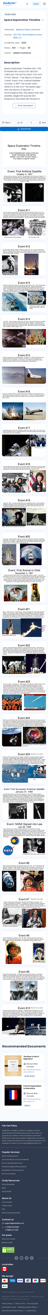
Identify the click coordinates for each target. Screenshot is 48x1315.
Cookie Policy (31, 1311)
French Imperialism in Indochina (32, 1087)
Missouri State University (28, 29)
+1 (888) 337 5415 (11, 1230)
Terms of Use (20, 1303)
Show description (25, 105)
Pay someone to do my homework (15, 1159)
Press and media (8, 1239)
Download (26, 129)
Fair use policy (32, 1303)
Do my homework (8, 1174)
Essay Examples (8, 1184)
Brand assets (7, 1242)
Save (44, 122)
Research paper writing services (14, 1167)
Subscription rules (9, 1307)
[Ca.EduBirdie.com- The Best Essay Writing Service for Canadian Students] (4, 1270)
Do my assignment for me (12, 1163)
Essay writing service (10, 1156)
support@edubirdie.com (31, 1143)
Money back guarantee (11, 1213)
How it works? (7, 1202)
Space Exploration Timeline (22, 20)
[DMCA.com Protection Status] (24, 1250)
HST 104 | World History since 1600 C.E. (27, 36)
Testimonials (7, 1206)
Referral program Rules (27, 1307)
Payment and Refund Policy (12, 1311)
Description (12, 62)
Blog (4, 1188)
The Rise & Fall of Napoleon (31, 1057)
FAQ (3, 1209)
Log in (36, 4)
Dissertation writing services (13, 1170)
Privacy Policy (7, 1303)
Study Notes (6, 1191)
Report (7, 122)
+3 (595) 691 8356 (12, 1227)
